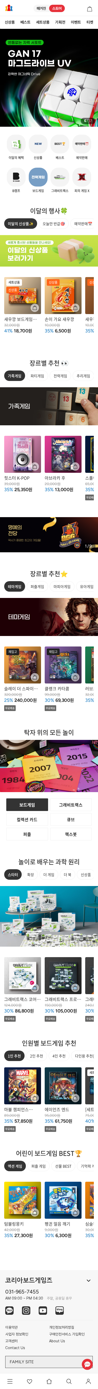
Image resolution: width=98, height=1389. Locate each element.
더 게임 (48, 874)
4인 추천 (59, 1055)
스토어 (57, 8)
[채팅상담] (87, 1364)
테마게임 (14, 586)
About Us (57, 1341)
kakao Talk (9, 1310)
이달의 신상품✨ (20, 223)
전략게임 (60, 375)
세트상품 (43, 22)
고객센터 (11, 1341)
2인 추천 (36, 1055)
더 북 (67, 874)
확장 (30, 874)
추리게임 (83, 375)
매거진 (41, 8)
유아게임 (87, 586)
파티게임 (37, 375)
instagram (26, 1310)
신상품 (10, 22)
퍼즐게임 (37, 586)
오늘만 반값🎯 (54, 223)
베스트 (25, 22)
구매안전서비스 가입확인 (67, 1334)
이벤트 (76, 22)
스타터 (13, 874)
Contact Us (15, 1348)
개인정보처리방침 (61, 1327)
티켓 (90, 22)
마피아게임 (62, 586)
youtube (43, 1310)
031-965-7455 (22, 1291)
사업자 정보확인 (16, 1334)
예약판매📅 (83, 223)
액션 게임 (15, 1166)
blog (59, 1310)
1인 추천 (14, 1055)
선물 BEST (63, 1166)
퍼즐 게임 (38, 1166)
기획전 (60, 22)
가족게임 (14, 375)
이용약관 (11, 1327)
